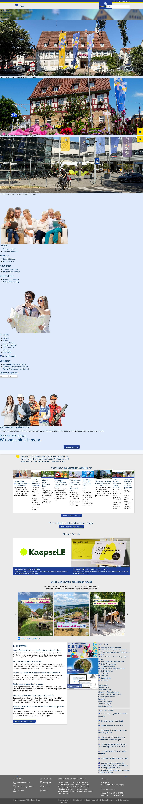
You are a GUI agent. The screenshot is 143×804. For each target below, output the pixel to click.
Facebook (46, 786)
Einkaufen (6, 340)
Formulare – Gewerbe (11, 279)
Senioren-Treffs (8, 261)
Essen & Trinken (8, 343)
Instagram (47, 783)
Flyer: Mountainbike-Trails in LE (112, 726)
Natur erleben (14, 364)
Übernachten (8, 352)
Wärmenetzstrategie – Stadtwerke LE (114, 765)
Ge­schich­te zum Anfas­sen (15, 367)
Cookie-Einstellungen (109, 800)
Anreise (5, 338)
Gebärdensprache (92, 800)
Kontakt (117, 1)
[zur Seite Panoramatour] (82, 666)
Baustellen (102, 699)
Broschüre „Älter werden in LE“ (112, 721)
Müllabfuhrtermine (105, 706)
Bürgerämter (103, 685)
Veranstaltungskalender (25, 786)
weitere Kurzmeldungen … (24, 721)
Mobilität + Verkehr (105, 701)
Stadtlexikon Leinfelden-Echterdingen (114, 758)
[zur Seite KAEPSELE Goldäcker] (42, 552)
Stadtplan (6, 350)
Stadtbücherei (103, 687)
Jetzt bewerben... (72, 447)
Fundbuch (104, 680)
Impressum (126, 1)
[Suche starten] (128, 6)
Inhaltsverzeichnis (23, 783)
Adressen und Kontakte (11, 272)
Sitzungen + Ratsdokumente (108, 692)
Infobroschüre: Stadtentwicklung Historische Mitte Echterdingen (111, 738)
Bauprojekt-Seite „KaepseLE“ (111, 647)
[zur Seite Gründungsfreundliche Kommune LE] (101, 552)
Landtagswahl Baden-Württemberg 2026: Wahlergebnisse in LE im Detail (112, 745)
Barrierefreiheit (63, 800)
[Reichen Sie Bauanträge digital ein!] (82, 681)
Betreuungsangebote (10, 251)
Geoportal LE (105, 678)
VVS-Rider (104, 673)
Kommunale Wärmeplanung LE (112, 763)
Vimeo (45, 790)
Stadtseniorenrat (9, 259)
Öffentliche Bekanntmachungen (110, 694)
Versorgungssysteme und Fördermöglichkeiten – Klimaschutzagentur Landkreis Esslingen (114, 770)
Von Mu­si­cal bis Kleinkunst (16, 369)
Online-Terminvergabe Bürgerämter (114, 650)
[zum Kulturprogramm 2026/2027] (82, 650)
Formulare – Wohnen (10, 269)
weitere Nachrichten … (71, 515)
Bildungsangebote (9, 249)
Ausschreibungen (104, 704)
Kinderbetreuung (104, 690)
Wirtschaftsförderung (11, 282)
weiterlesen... (22, 491)
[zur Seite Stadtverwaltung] (71, 48)
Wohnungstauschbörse (107, 697)
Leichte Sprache (77, 800)
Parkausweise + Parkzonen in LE (112, 662)
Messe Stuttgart (8, 347)
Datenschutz (124, 800)
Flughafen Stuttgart (10, 345)
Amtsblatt (104, 676)
